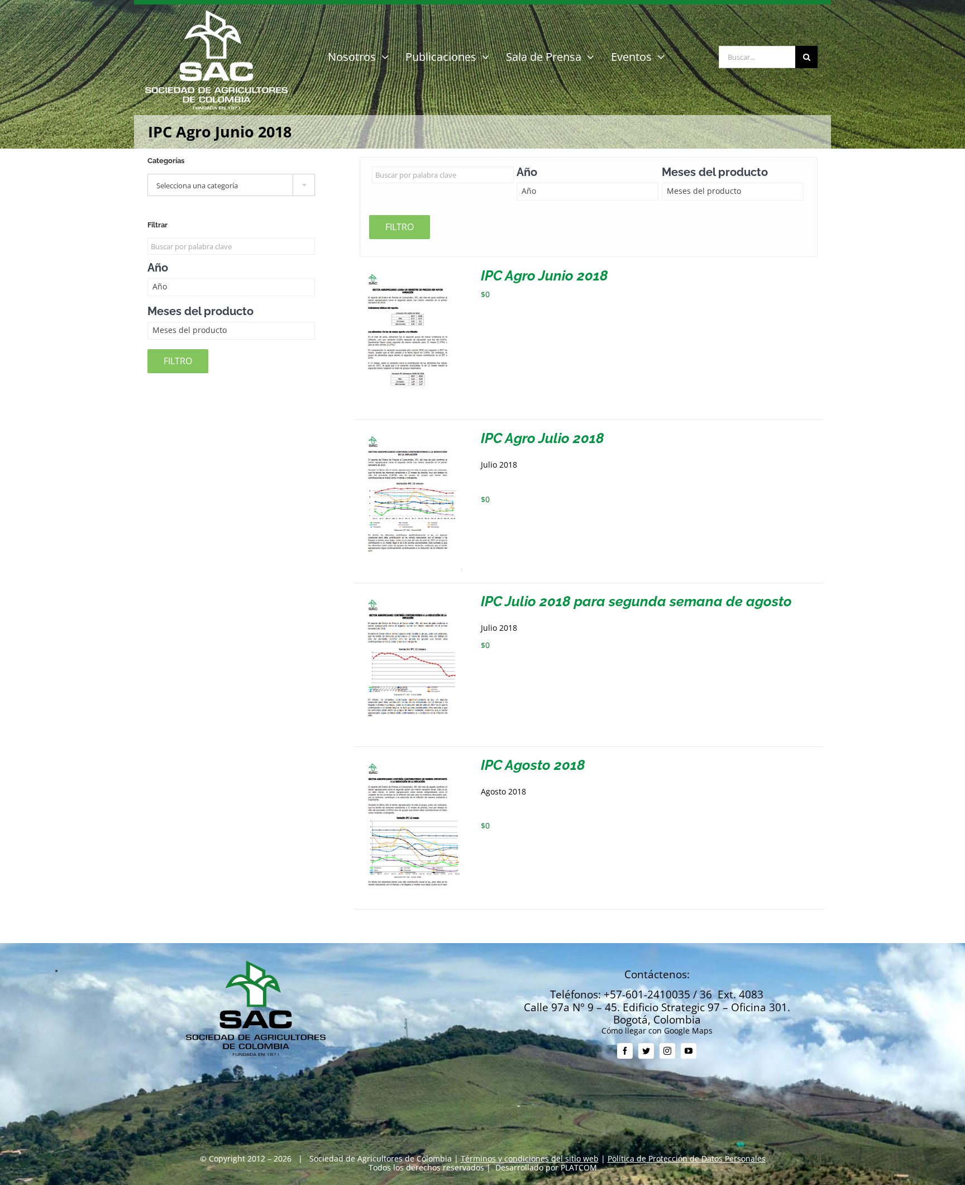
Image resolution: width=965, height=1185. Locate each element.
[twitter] (646, 1051)
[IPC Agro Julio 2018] (408, 435)
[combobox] (231, 185)
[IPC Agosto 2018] (408, 762)
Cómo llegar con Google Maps (657, 1030)
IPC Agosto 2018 (533, 764)
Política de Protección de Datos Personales (687, 1158)
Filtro (399, 227)
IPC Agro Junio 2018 (544, 275)
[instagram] (667, 1051)
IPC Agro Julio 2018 (542, 438)
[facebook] (625, 1051)
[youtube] (688, 1051)
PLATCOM (579, 1167)
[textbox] (231, 185)
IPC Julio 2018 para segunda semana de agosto (636, 601)
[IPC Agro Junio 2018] (408, 273)
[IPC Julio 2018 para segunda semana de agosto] (408, 598)
